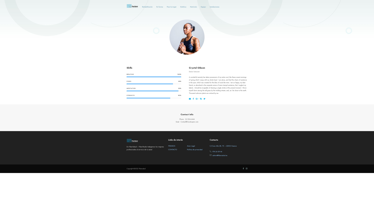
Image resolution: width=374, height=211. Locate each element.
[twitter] (204, 98)
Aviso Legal (191, 146)
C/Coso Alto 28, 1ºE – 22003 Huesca (223, 146)
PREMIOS (171, 146)
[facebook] (193, 98)
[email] (190, 98)
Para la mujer (171, 7)
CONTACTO (172, 149)
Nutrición (193, 7)
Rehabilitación (147, 7)
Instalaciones (214, 7)
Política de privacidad (194, 149)
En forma (159, 7)
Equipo (203, 7)
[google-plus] (197, 98)
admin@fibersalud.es (220, 155)
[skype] (201, 98)
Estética (183, 7)
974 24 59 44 (217, 151)
